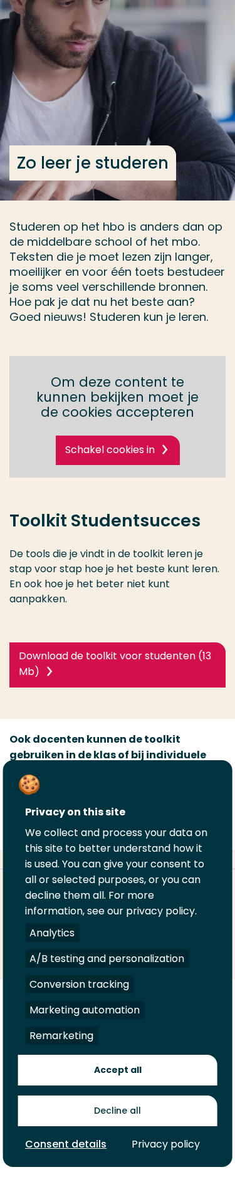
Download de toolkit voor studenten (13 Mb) (115, 664)
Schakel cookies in (110, 449)
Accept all (118, 1070)
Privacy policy (166, 1144)
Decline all (117, 1110)
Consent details (66, 1144)
